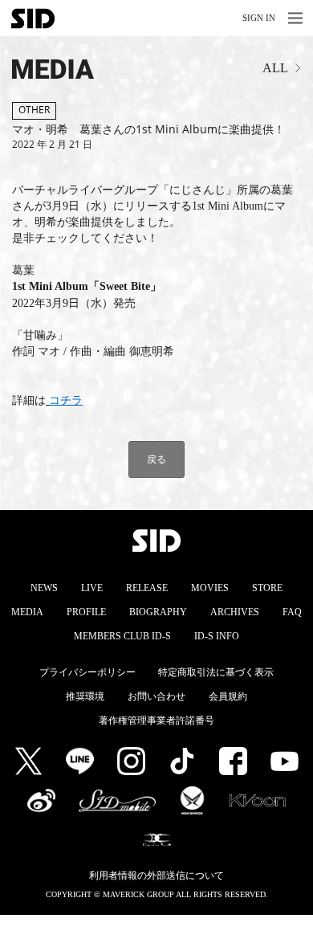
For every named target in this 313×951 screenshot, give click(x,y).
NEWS (44, 588)
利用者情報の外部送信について (156, 875)
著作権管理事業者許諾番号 (156, 720)
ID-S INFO (216, 636)
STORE (267, 588)
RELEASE (147, 588)
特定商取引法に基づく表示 (216, 672)
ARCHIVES (234, 612)
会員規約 (228, 696)
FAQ (292, 612)
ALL (275, 68)
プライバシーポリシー (87, 672)
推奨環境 (85, 696)
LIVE (92, 588)
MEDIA (39, 69)
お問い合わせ (156, 696)
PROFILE (86, 612)
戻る (156, 459)
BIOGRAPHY (158, 612)
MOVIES (210, 588)
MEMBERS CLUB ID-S (122, 636)
